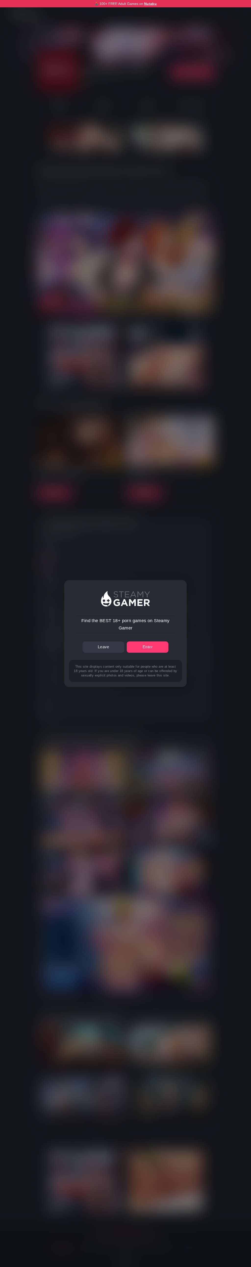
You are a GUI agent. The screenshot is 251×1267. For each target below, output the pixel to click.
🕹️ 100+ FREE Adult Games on (125, 4)
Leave (103, 647)
